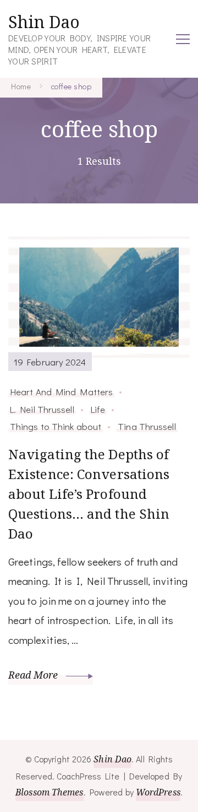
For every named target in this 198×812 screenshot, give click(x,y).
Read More (34, 674)
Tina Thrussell (146, 426)
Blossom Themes (49, 792)
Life (98, 409)
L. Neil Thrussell (42, 409)
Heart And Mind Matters (61, 391)
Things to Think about (55, 426)
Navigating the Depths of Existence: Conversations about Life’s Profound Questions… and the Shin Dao (88, 493)
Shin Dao (44, 22)
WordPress (158, 792)
